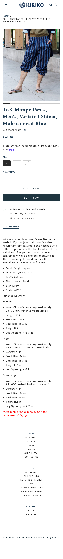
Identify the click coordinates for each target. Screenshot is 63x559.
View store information (22, 218)
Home (6, 16)
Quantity (9, 172)
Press (31, 449)
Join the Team (31, 453)
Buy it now (31, 198)
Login (31, 510)
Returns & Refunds (31, 480)
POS (28, 537)
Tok (24, 129)
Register (31, 514)
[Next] (58, 67)
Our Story (31, 437)
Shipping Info (31, 476)
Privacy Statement (31, 491)
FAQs (31, 484)
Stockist (31, 445)
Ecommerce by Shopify (47, 537)
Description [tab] (11, 226)
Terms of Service (31, 495)
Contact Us (31, 457)
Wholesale (31, 472)
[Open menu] (6, 5)
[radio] (7, 163)
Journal (31, 441)
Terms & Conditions (31, 487)
